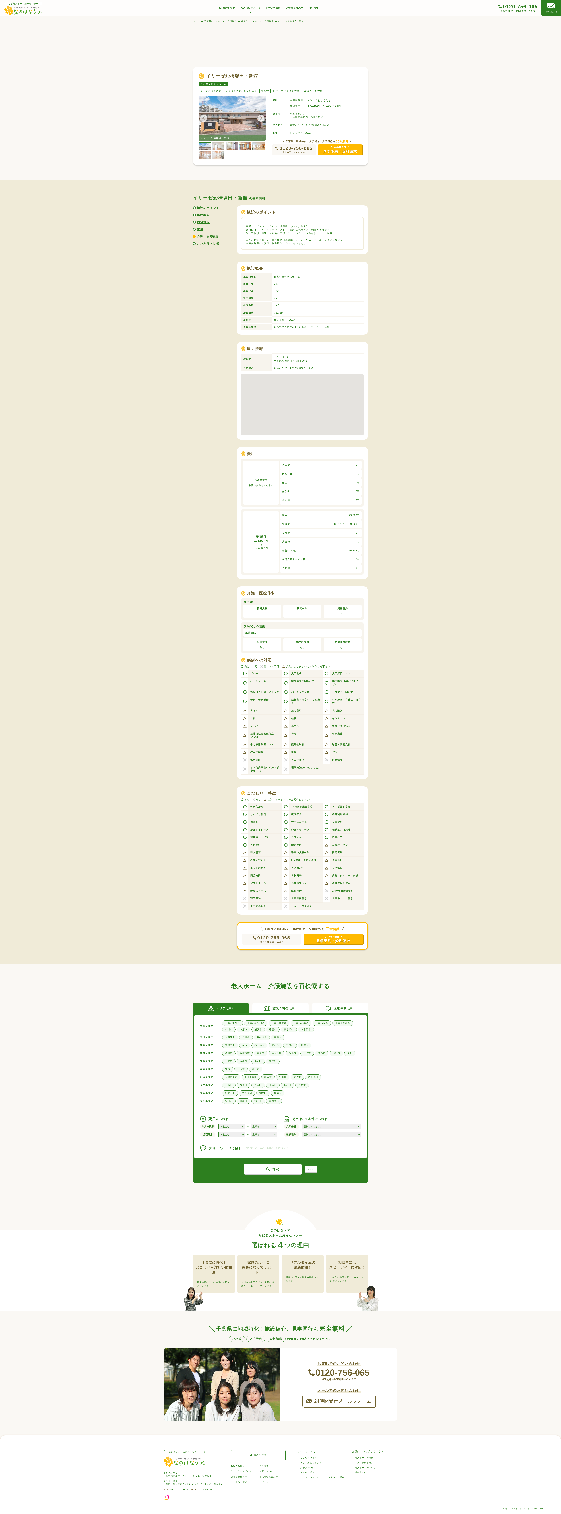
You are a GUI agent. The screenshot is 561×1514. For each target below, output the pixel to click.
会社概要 (314, 8)
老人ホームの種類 (364, 1457)
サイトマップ (266, 1482)
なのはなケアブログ (241, 1471)
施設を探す (229, 8)
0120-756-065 (296, 148)
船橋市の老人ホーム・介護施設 (257, 21)
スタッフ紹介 (307, 1472)
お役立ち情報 (273, 8)
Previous (205, 118)
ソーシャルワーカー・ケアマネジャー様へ (322, 1477)
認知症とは (361, 1472)
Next (259, 118)
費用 (200, 229)
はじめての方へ (308, 1457)
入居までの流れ (308, 1467)
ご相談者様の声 (294, 8)
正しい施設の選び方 (310, 1462)
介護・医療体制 (208, 236)
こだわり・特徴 (208, 243)
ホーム (196, 21)
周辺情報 (203, 222)
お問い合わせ (266, 1471)
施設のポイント (208, 207)
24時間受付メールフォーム (343, 1401)
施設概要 (203, 215)
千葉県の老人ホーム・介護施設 (220, 21)
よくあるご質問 (239, 1482)
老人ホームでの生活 (365, 1467)
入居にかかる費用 (364, 1462)
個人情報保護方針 (268, 1477)
